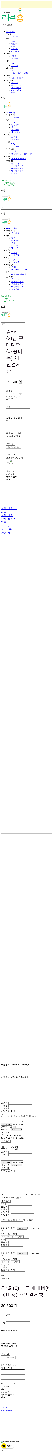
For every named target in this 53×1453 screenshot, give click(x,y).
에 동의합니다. (19, 1116)
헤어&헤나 (15, 51)
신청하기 (5, 1386)
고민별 (13, 56)
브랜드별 (14, 58)
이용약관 (4, 1407)
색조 (13, 46)
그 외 (13, 70)
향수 (13, 41)
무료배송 (14, 36)
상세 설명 (7, 515)
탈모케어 (14, 44)
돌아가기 (5, 1262)
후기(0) (5, 525)
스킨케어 (14, 49)
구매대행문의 (16, 87)
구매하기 (5, 1278)
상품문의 (14, 92)
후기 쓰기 (6, 1141)
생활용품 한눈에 (17, 78)
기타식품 (14, 65)
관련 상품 (7, 532)
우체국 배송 (10, 31)
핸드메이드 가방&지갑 (19, 73)
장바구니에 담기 (8, 1357)
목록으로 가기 (7, 1237)
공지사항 (14, 83)
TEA (12, 63)
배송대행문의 (16, 90)
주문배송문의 (16, 85)
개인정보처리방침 (7, 1410)
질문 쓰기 (6, 1201)
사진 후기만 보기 (12, 1135)
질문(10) (6, 529)
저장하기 (5, 1132)
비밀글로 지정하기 (10, 1234)
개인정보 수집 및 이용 (12, 1116)
